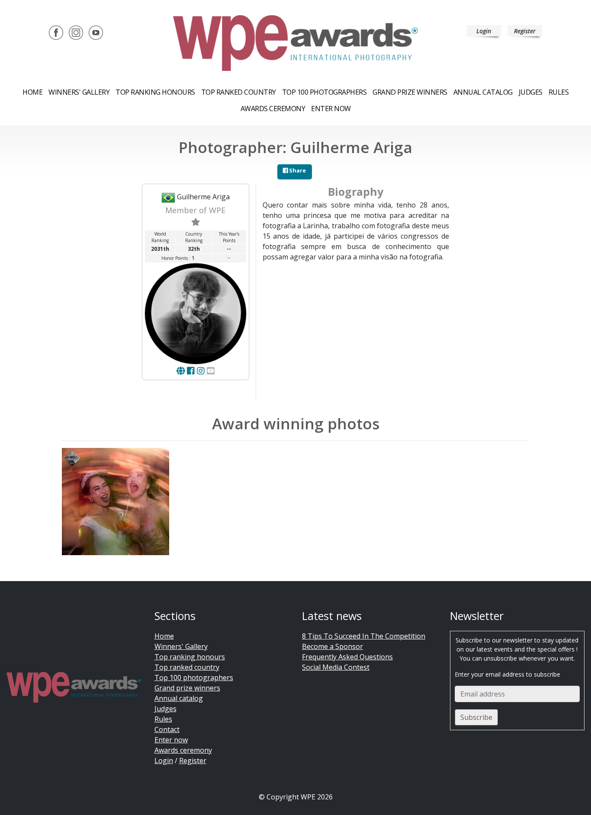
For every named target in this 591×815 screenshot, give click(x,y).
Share (297, 170)
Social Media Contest (335, 667)
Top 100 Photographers (324, 92)
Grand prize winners (410, 92)
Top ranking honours (155, 92)
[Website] (181, 371)
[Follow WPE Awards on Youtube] (96, 32)
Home (32, 92)
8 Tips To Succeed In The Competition (363, 636)
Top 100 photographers (193, 677)
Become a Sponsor (332, 646)
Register (525, 31)
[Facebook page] (191, 371)
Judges (531, 92)
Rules (559, 92)
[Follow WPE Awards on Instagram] (76, 32)
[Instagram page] (201, 371)
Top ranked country (238, 92)
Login (483, 31)
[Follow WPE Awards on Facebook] (56, 32)
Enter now (331, 108)
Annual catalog (483, 92)
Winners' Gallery (78, 92)
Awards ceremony (273, 108)
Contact (167, 729)
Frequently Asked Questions (347, 657)
